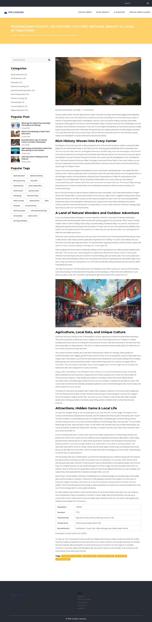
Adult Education (19, 74)
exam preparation (35, 186)
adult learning (18, 186)
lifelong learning (19, 181)
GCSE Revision (18, 78)
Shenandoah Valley (105, 556)
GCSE (47, 201)
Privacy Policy (83, 602)
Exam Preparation (20, 94)
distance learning (36, 176)
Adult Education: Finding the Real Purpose (34, 158)
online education (19, 211)
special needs (33, 191)
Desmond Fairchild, (65, 110)
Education (16, 82)
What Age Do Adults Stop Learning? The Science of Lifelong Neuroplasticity (35, 124)
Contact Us (82, 605)
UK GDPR (81, 608)
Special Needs (85, 12)
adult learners (34, 201)
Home (13, 35)
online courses (18, 201)
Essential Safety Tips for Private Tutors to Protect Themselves (34, 141)
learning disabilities (20, 221)
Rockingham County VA (71, 556)
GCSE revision (18, 191)
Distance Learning (20, 86)
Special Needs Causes (139, 12)
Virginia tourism (90, 556)
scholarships (17, 216)
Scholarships (17, 102)
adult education (19, 176)
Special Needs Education (23, 90)
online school (32, 216)
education (34, 181)
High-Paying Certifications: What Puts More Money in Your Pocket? (36, 149)
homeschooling (32, 196)
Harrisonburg (121, 556)
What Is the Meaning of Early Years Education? (35, 133)
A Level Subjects (19, 106)
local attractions (63, 559)
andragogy (17, 196)
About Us (81, 596)
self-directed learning (39, 211)
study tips (16, 206)
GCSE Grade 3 (102, 12)
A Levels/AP (119, 12)
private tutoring (30, 206)
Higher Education (19, 110)
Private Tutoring (19, 98)
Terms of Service (84, 599)
